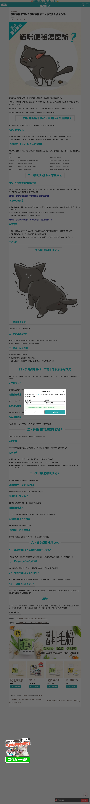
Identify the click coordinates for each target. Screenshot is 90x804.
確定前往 (55, 412)
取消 (35, 412)
